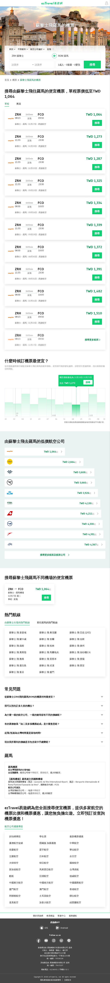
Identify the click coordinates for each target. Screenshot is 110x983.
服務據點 (73, 915)
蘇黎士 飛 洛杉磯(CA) (80, 652)
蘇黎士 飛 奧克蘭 (48, 632)
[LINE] (69, 940)
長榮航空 (13, 849)
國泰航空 (44, 772)
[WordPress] (61, 940)
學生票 (42, 836)
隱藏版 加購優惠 (47, 843)
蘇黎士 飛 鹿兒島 (17, 665)
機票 (14, 79)
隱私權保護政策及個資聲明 (50, 980)
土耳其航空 (45, 895)
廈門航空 (13, 889)
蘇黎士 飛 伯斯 (77, 639)
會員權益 (50, 915)
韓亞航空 (44, 862)
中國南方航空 (46, 882)
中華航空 (34, 772)
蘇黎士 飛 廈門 (46, 672)
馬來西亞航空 (46, 869)
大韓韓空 (13, 862)
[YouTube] (46, 940)
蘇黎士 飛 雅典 (16, 658)
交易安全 (67, 980)
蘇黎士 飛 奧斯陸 (17, 652)
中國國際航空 (76, 882)
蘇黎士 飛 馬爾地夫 (49, 652)
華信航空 (74, 849)
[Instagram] (54, 940)
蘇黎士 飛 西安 (77, 665)
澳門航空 (44, 889)
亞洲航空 (44, 876)
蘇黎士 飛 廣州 (77, 645)
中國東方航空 (16, 882)
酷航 (11, 876)
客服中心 (62, 915)
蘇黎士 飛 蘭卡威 (17, 639)
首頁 (7, 79)
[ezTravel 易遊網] (55, 3)
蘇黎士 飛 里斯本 (48, 658)
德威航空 (74, 876)
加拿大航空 (45, 902)
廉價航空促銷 (16, 843)
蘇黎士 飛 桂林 (46, 645)
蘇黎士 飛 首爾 (46, 639)
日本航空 (44, 856)
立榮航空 (13, 856)
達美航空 (13, 902)
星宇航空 (44, 849)
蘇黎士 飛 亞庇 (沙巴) (80, 632)
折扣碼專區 (15, 836)
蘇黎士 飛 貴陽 (77, 658)
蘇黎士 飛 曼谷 (16, 672)
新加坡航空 (15, 869)
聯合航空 (74, 895)
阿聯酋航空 (15, 895)
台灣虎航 (74, 869)
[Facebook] (38, 940)
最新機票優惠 (76, 836)
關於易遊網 (38, 915)
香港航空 (74, 889)
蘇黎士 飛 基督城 (17, 632)
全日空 (73, 856)
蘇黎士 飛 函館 (16, 645)
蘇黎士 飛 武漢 (46, 665)
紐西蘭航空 (75, 902)
